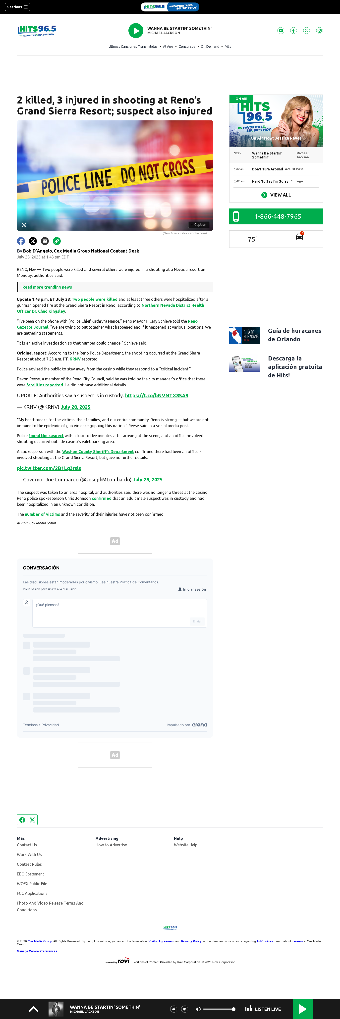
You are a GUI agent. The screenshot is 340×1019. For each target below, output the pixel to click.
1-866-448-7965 (277, 216)
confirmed (102, 498)
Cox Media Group (40, 941)
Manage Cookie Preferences (37, 951)
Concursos (187, 47)
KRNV (75, 359)
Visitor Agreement (161, 941)
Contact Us (27, 845)
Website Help (185, 845)
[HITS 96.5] (170, 7)
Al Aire (168, 47)
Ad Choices (265, 941)
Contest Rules (29, 864)
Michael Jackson (163, 33)
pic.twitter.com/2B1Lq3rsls (49, 468)
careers (297, 941)
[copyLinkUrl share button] (57, 241)
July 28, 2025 (75, 407)
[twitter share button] (33, 241)
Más (228, 47)
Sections (14, 7)
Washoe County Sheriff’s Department (98, 451)
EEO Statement (30, 874)
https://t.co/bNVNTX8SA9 (156, 395)
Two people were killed (94, 299)
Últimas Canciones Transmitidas (133, 47)
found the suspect (46, 435)
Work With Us (29, 854)
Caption (198, 225)
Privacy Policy (191, 941)
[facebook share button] (21, 241)
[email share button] (45, 241)
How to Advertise (111, 845)
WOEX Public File (32, 883)
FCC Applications (32, 893)
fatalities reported (44, 385)
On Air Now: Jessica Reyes (276, 138)
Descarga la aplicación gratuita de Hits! (295, 367)
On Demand (210, 47)
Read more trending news (47, 287)
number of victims (42, 514)
